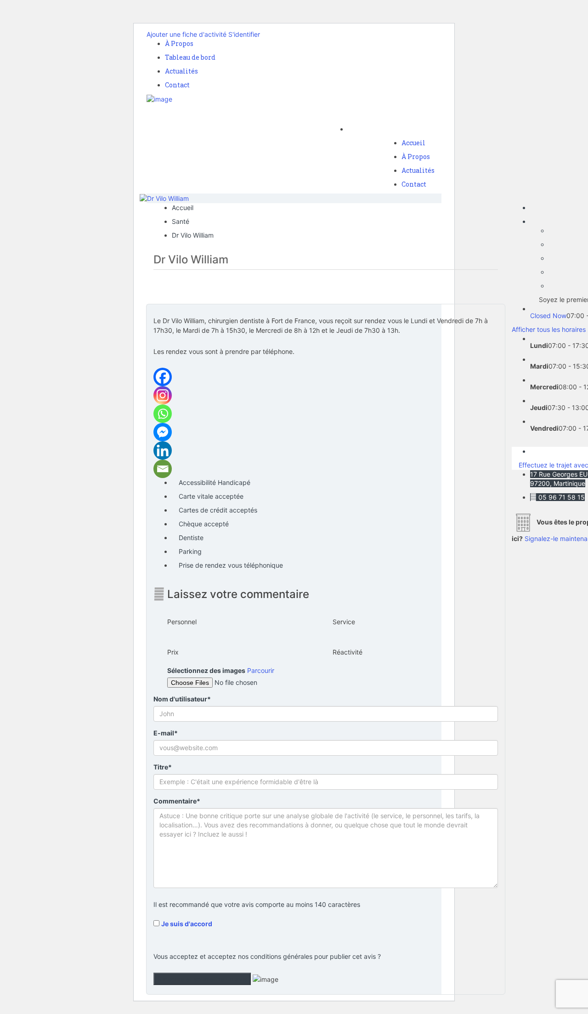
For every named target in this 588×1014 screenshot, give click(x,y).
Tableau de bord (190, 57)
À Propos (179, 43)
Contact (177, 84)
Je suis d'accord (186, 924)
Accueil (413, 142)
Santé (180, 221)
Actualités (181, 71)
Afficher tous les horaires (549, 329)
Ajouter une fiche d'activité (186, 34)
